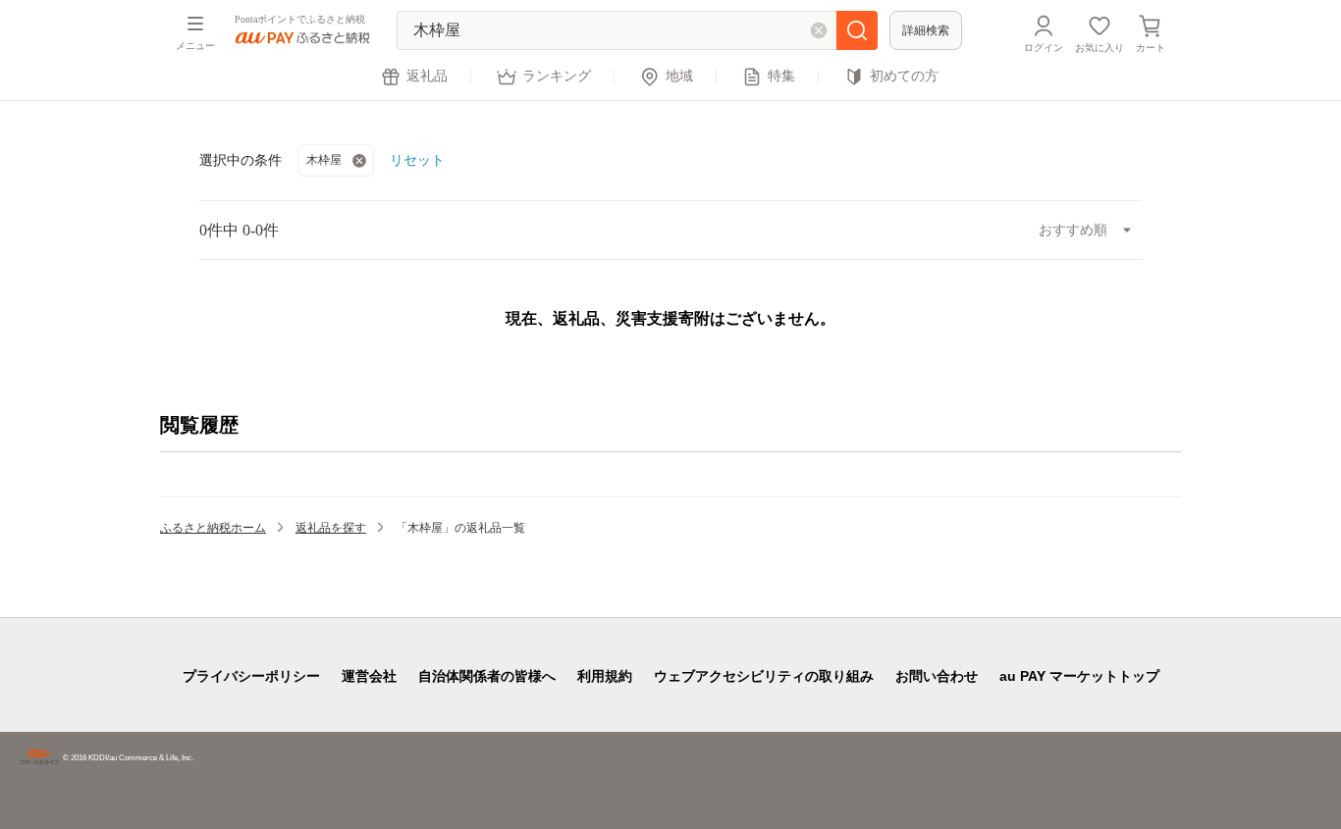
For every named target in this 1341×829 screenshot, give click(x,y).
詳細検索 (925, 30)
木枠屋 (324, 160)
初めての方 (904, 76)
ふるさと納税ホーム (213, 528)
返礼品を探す (330, 528)
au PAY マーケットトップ (1079, 676)
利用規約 (604, 676)
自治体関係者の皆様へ (487, 676)
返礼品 (427, 76)
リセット (417, 160)
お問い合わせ (936, 676)
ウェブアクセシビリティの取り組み (764, 676)
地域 (679, 76)
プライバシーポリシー (251, 676)
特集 (781, 76)
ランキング (556, 76)
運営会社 (369, 676)
